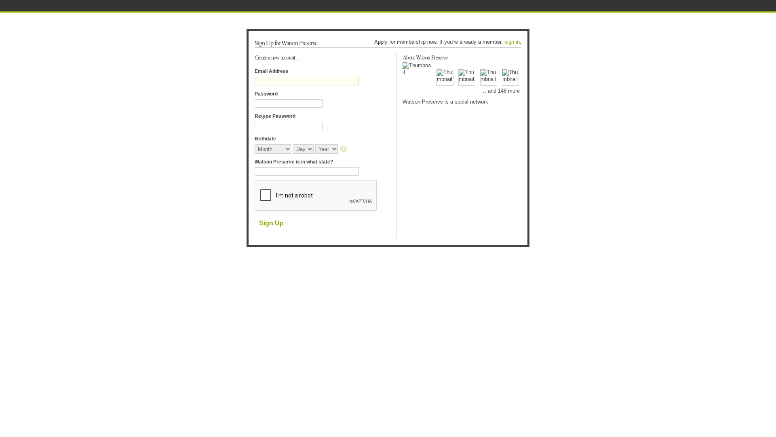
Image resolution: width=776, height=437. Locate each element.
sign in (512, 42)
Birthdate (265, 139)
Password (266, 94)
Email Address (272, 71)
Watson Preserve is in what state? (294, 162)
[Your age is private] (344, 149)
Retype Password (275, 116)
